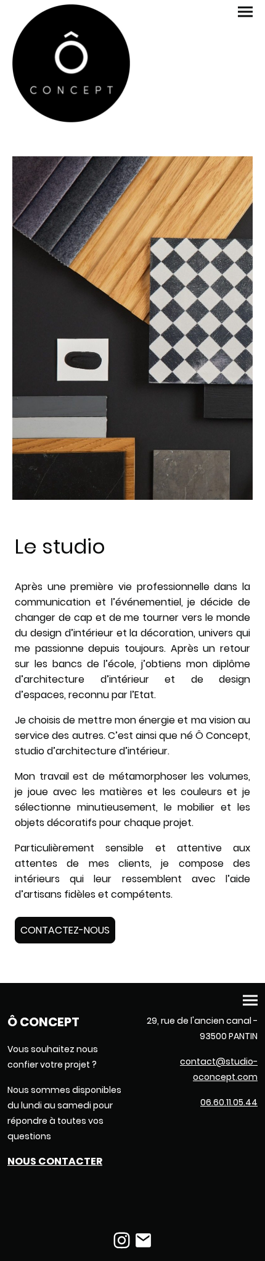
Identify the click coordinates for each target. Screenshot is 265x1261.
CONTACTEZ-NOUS (65, 930)
